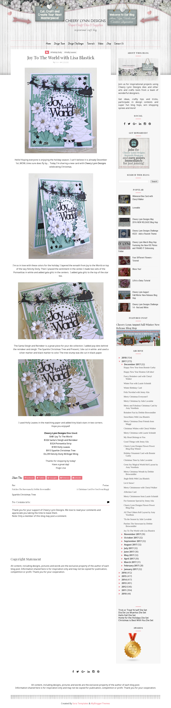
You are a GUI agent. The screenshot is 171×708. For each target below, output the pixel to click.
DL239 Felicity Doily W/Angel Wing (61, 453)
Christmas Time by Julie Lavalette (138, 460)
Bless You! (136, 269)
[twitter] (129, 124)
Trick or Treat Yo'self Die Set (132, 610)
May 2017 (129, 555)
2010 (124, 593)
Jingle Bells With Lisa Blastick (136, 478)
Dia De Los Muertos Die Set (132, 612)
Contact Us (119, 44)
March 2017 (130, 562)
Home (48, 44)
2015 (124, 576)
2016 (124, 572)
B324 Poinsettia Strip (60, 443)
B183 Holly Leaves (61, 447)
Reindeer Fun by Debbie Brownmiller (140, 412)
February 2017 (131, 565)
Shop (109, 44)
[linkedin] (140, 124)
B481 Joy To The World (60, 436)
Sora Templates (80, 703)
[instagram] (145, 124)
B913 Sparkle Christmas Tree (60, 450)
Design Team (59, 44)
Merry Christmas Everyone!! (136, 397)
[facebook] (124, 124)
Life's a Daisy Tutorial (141, 280)
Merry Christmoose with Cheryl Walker (140, 487)
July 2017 (129, 548)
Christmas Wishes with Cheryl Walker (140, 428)
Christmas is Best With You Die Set (135, 620)
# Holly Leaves (70, 52)
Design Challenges (76, 44)
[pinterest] (150, 124)
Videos (100, 44)
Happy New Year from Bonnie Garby (140, 367)
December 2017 (132, 364)
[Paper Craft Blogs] (132, 647)
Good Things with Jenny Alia (136, 442)
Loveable (136, 207)
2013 (124, 583)
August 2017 (131, 544)
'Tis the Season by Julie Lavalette (138, 519)
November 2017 (132, 534)
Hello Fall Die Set (127, 615)
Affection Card (130, 492)
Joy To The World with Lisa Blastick (139, 531)
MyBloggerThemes (100, 703)
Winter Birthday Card (133, 388)
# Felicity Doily (56, 52)
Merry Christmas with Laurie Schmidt (140, 433)
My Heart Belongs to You (134, 437)
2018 (124, 357)
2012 (124, 586)
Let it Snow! (129, 483)
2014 (124, 579)
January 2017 (131, 569)
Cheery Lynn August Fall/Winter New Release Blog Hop (144, 295)
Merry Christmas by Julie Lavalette (138, 401)
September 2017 (133, 541)
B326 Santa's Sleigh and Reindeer (61, 440)
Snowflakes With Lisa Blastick (137, 417)
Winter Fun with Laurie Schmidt (137, 383)
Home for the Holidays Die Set (133, 617)
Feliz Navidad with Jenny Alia (136, 392)
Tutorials (91, 44)
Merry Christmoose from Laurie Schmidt (141, 496)
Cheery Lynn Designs (95, 163)
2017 (124, 361)
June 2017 (129, 551)
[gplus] (134, 124)
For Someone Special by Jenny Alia (139, 501)
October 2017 (131, 537)
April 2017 (129, 558)
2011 (124, 590)
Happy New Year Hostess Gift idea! (139, 372)
